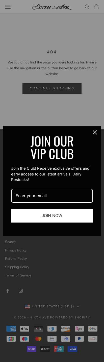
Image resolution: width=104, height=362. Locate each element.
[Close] (95, 132)
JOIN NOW (52, 215)
